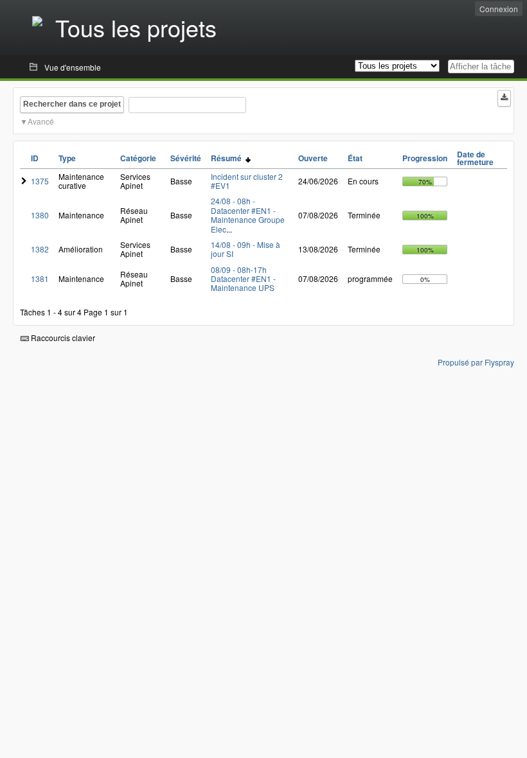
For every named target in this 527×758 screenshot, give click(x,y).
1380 (40, 214)
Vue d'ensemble (72, 67)
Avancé (41, 121)
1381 (40, 278)
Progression (424, 158)
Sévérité (185, 158)
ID (35, 158)
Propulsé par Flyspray (476, 362)
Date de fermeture (475, 158)
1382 (40, 248)
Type (67, 158)
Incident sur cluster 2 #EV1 (247, 181)
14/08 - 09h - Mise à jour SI (245, 249)
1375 (40, 180)
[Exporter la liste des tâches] (504, 98)
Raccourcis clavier (62, 337)
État (355, 158)
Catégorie (138, 158)
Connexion (498, 8)
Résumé (228, 158)
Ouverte (313, 158)
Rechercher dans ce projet (72, 104)
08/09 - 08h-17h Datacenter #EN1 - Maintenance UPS (243, 279)
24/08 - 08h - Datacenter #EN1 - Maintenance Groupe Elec (248, 214)
